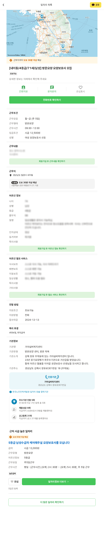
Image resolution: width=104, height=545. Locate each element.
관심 (16, 481)
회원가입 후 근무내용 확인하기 (52, 161)
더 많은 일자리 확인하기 (52, 502)
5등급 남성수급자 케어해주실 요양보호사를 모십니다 (39, 442)
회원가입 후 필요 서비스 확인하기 (52, 294)
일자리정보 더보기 (57, 481)
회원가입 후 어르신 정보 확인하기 (52, 248)
